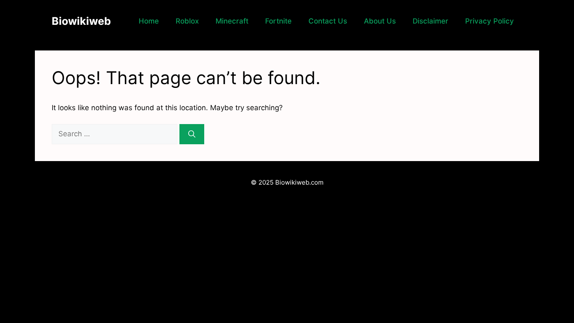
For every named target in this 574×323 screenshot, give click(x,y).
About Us (380, 21)
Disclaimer (430, 21)
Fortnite (278, 21)
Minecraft (232, 21)
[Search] (191, 134)
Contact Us (327, 21)
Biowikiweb (81, 21)
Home (149, 21)
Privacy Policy (489, 21)
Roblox (187, 21)
